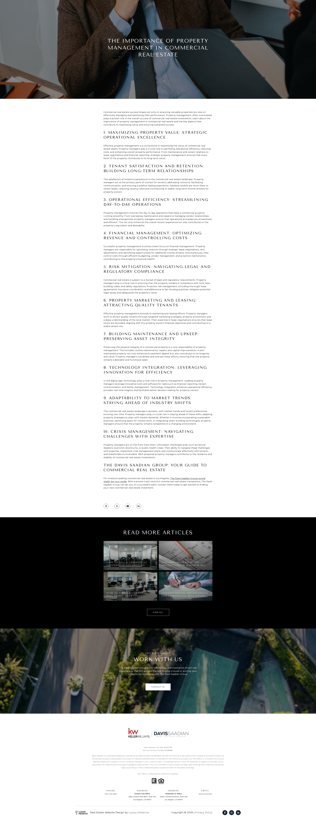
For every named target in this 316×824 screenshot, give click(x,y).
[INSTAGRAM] (231, 812)
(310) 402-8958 (111, 794)
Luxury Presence (139, 812)
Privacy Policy (203, 812)
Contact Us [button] (158, 687)
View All (158, 612)
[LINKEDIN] (238, 812)
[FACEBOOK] (224, 812)
